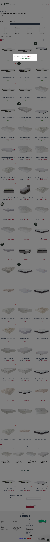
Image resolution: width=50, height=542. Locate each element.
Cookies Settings (22, 58)
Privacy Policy (29, 56)
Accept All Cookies (28, 58)
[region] (25, 57)
